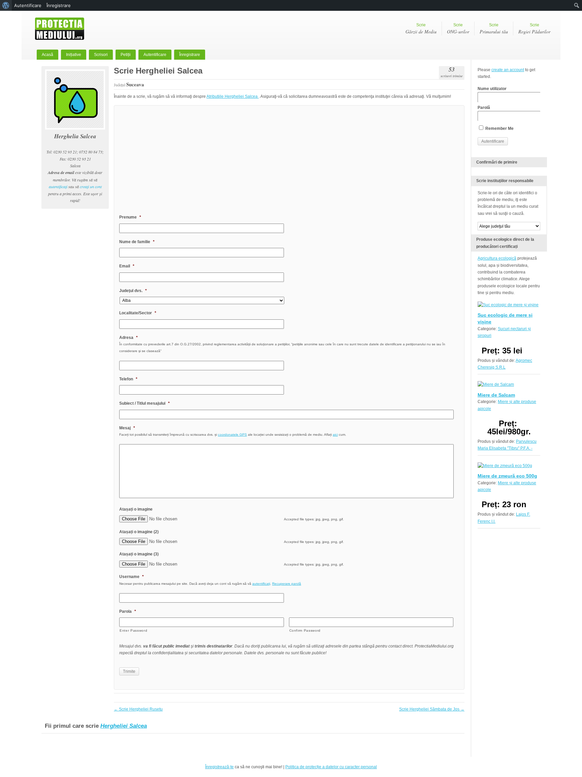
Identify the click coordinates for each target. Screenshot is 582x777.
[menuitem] (6, 5)
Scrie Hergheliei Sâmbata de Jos (431, 709)
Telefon (128, 379)
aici (335, 434)
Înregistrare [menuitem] (58, 5)
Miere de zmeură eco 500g (507, 476)
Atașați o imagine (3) (139, 554)
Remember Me (499, 128)
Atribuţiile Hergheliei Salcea (232, 96)
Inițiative (73, 54)
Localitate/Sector (137, 313)
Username (131, 576)
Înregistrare (189, 54)
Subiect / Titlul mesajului (144, 403)
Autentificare (154, 54)
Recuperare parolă (286, 583)
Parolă (484, 107)
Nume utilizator (492, 88)
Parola (127, 611)
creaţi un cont (91, 186)
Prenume (130, 217)
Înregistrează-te (219, 767)
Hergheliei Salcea (123, 726)
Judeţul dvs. (133, 290)
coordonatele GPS (232, 434)
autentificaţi (58, 186)
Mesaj (127, 428)
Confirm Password (305, 630)
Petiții (126, 54)
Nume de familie (137, 241)
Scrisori (101, 54)
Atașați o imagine (136, 509)
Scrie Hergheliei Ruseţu (138, 709)
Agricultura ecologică (497, 258)
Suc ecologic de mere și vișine (505, 318)
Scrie (421, 29)
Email (126, 266)
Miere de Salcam (496, 395)
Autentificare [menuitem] (27, 5)
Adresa (128, 337)
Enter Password (133, 630)
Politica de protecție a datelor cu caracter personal (331, 767)
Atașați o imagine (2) (139, 531)
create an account (507, 69)
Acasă (47, 54)
